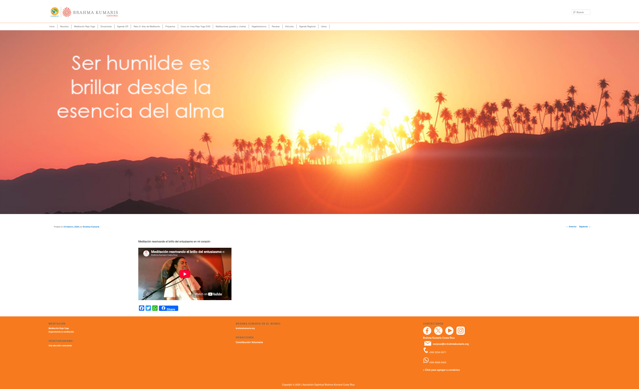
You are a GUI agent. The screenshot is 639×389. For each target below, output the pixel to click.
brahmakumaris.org (245, 328)
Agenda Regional (307, 26)
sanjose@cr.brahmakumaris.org (451, 343)
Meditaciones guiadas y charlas (231, 26)
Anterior (571, 226)
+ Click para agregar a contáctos (441, 369)
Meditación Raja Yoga (84, 26)
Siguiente (584, 226)
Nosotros (64, 26)
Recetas (276, 26)
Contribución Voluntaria (249, 342)
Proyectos (170, 26)
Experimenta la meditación (61, 331)
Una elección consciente (60, 345)
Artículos (289, 26)
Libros (324, 26)
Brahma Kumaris (91, 226)
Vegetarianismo (259, 26)
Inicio (52, 26)
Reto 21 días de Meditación (147, 26)
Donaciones (106, 26)
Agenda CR (122, 26)
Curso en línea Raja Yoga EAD (195, 26)
